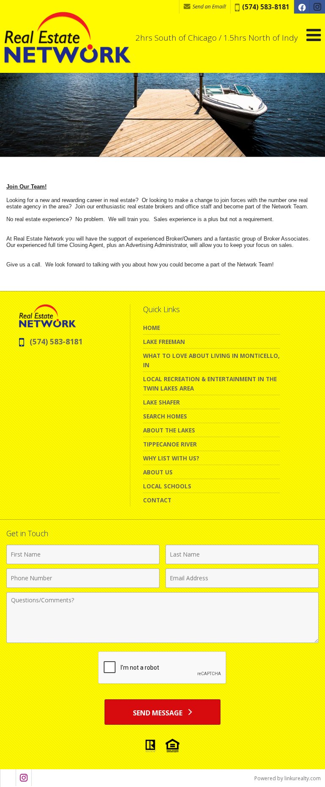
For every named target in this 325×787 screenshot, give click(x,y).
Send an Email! (208, 6)
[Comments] (162, 640)
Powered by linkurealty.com (287, 778)
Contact (157, 500)
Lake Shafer (161, 402)
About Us (158, 472)
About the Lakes (169, 430)
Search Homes (165, 416)
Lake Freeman (164, 342)
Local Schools (167, 486)
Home (151, 328)
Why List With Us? (171, 458)
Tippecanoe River (170, 444)
